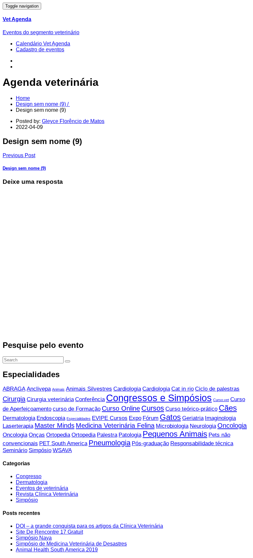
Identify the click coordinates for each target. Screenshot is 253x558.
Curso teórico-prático (191, 409)
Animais (58, 389)
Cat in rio (182, 389)
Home (23, 98)
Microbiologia (172, 426)
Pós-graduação (150, 443)
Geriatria (193, 418)
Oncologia (232, 425)
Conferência (90, 399)
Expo (135, 418)
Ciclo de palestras (217, 389)
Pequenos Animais (175, 433)
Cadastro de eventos (40, 49)
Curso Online (121, 408)
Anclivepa (39, 389)
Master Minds (54, 425)
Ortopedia (58, 435)
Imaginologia (220, 418)
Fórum (150, 418)
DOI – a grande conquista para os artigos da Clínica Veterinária (89, 526)
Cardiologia (127, 389)
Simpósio (40, 450)
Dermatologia (19, 418)
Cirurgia (14, 398)
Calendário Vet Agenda (43, 43)
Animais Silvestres (89, 389)
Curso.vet (221, 400)
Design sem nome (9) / (43, 104)
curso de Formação (76, 409)
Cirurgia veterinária (50, 399)
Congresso (29, 476)
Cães (228, 407)
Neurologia (203, 426)
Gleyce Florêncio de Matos (73, 121)
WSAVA (62, 450)
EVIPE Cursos (109, 418)
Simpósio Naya (34, 538)
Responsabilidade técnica (201, 443)
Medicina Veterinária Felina (115, 425)
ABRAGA (14, 389)
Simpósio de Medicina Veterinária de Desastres (71, 543)
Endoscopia (51, 418)
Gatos (170, 417)
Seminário (15, 450)
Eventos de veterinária (42, 488)
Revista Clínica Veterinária (47, 494)
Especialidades (79, 419)
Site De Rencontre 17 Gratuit (49, 532)
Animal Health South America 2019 (57, 549)
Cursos (152, 408)
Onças (37, 435)
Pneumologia (109, 443)
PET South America (63, 443)
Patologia (130, 435)
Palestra (107, 435)
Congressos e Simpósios (159, 397)
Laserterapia (18, 426)
